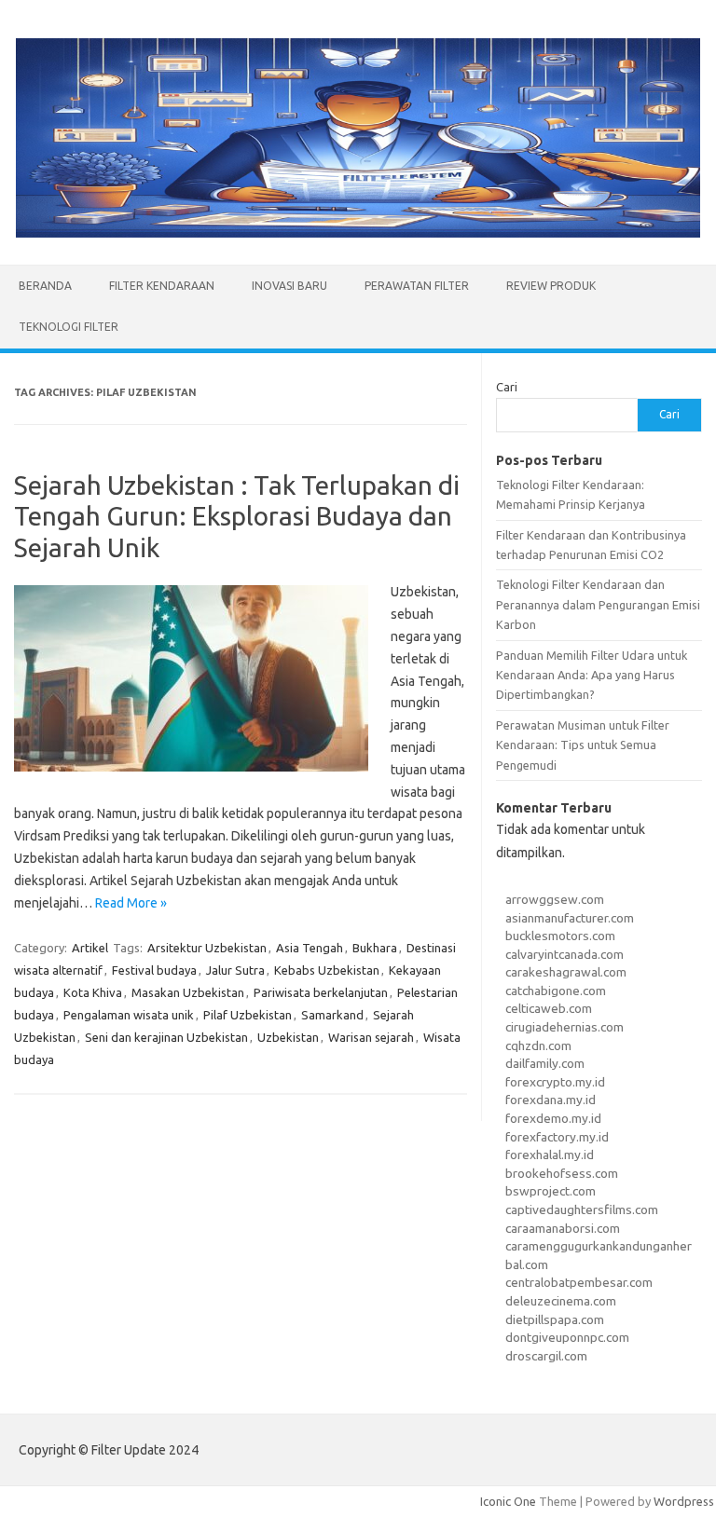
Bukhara (374, 947)
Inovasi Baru (289, 286)
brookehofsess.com (561, 1173)
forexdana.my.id (550, 1099)
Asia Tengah (309, 947)
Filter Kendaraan (161, 286)
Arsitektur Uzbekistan (207, 947)
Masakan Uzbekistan (187, 992)
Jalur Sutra (235, 970)
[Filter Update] (358, 233)
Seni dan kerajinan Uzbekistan (166, 1037)
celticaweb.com (548, 1008)
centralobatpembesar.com (579, 1282)
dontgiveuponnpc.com (567, 1337)
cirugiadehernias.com (564, 1026)
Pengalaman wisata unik (128, 1014)
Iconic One (508, 1501)
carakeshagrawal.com (565, 971)
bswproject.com (550, 1190)
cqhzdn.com (538, 1045)
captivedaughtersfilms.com (581, 1209)
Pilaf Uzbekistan (247, 1014)
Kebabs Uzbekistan (326, 970)
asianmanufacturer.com (569, 917)
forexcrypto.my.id (555, 1081)
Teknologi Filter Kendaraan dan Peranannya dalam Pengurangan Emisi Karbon (598, 604)
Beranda (45, 286)
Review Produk (551, 286)
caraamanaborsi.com (562, 1228)
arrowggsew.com (554, 899)
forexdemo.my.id (553, 1118)
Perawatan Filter (417, 286)
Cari (506, 386)
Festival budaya (154, 970)
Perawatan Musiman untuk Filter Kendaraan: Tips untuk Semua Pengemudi (582, 745)
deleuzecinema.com (560, 1300)
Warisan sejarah (371, 1037)
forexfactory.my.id (557, 1136)
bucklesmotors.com (560, 935)
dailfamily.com (545, 1063)
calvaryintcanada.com (564, 954)
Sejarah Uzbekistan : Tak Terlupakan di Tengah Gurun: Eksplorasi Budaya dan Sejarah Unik (237, 516)
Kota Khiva (92, 992)
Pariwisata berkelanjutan (321, 992)
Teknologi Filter (68, 327)
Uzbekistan (288, 1037)
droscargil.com (546, 1355)
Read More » (131, 902)
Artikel (90, 947)
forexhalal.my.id (549, 1154)
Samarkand (332, 1014)
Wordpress (684, 1501)
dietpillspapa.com (554, 1319)
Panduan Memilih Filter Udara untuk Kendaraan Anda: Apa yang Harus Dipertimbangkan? (591, 675)
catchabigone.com (555, 990)
